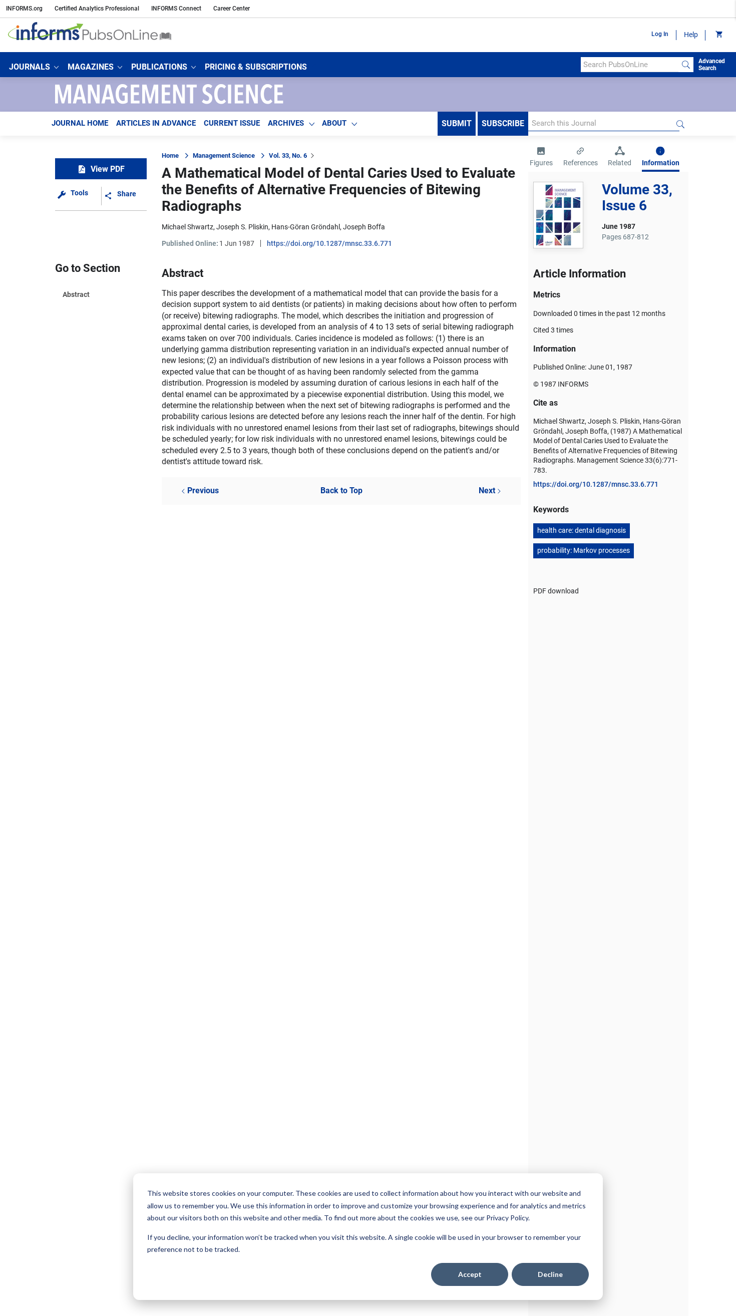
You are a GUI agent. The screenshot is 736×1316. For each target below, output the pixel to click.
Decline (550, 1274)
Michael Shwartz (187, 227)
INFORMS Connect (176, 8)
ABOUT (334, 123)
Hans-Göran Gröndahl (305, 227)
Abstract (76, 294)
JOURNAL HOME (80, 123)
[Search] (685, 64)
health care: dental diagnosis (581, 530)
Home (170, 155)
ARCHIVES (286, 123)
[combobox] (629, 64)
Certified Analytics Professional (97, 8)
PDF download (556, 591)
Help (691, 35)
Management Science (224, 155)
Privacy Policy (507, 1217)
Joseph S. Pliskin (242, 227)
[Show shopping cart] (718, 35)
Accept (470, 1274)
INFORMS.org (24, 8)
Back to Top (341, 490)
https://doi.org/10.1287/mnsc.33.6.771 (329, 243)
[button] (34, 67)
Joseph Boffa (364, 227)
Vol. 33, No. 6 (288, 155)
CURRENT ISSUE (232, 123)
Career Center (231, 8)
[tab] (541, 158)
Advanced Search (711, 65)
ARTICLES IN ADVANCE (156, 123)
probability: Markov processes (583, 550)
